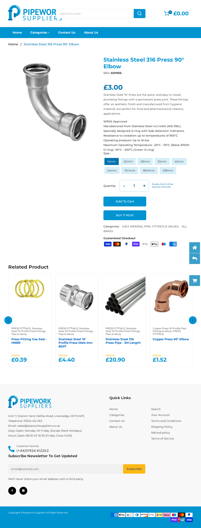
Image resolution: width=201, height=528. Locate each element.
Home (17, 32)
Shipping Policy (162, 427)
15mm (111, 161)
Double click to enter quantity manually (163, 185)
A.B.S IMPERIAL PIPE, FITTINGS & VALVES (150, 226)
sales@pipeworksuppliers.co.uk (38, 426)
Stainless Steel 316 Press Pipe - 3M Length (123, 341)
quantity (109, 186)
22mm (128, 161)
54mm (112, 170)
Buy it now (125, 215)
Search (156, 409)
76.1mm (129, 170)
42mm (179, 161)
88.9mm (149, 170)
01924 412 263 (33, 421)
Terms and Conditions (166, 421)
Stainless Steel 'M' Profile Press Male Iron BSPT (75, 342)
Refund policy (160, 432)
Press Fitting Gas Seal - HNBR (29, 341)
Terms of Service (162, 438)
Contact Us (66, 32)
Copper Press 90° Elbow (171, 339)
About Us (91, 32)
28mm (145, 161)
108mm (168, 170)
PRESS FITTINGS (21, 328)
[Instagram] (23, 491)
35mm (162, 161)
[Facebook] (12, 491)
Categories (38, 32)
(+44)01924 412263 (32, 451)
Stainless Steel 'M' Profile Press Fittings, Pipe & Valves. (28, 331)
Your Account (160, 415)
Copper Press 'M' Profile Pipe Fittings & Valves (169, 330)
